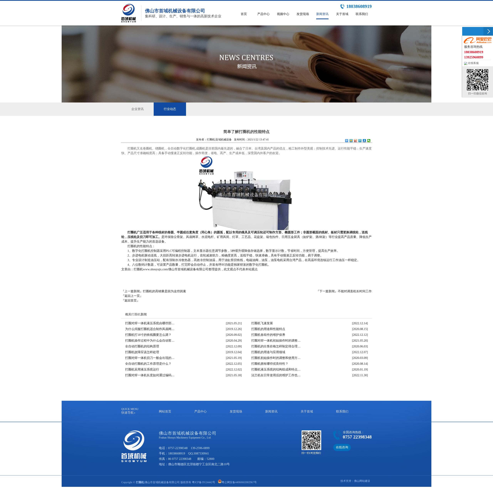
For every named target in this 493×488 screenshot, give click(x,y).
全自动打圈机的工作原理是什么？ (148, 363)
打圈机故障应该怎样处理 (142, 352)
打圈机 (136, 314)
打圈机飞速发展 (262, 323)
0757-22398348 (178, 448)
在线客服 (473, 63)
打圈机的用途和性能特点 (268, 329)
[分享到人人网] (364, 140)
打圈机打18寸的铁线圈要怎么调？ (148, 334)
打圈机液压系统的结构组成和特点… (276, 369)
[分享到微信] (369, 140)
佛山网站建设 (362, 481)
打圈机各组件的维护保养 (268, 334)
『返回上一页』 (132, 295)
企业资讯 (137, 109)
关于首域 (307, 411)
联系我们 (342, 411)
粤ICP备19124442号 (203, 482)
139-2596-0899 (200, 448)
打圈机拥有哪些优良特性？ (269, 363)
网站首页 (165, 411)
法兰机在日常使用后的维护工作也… (276, 375)
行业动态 (170, 109)
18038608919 (176, 453)
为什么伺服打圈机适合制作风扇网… (149, 329)
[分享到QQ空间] (351, 140)
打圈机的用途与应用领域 (268, 352)
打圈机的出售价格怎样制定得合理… (276, 346)
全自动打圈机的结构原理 (142, 346)
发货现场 (236, 411)
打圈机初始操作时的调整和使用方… (276, 357)
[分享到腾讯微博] (360, 140)
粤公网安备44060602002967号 (239, 482)
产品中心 (200, 411)
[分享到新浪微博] (355, 140)
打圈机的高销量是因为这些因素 (164, 291)
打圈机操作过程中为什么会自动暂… (149, 340)
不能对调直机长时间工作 (355, 291)
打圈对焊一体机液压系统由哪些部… (149, 323)
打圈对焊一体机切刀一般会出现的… (149, 357)
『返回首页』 (130, 300)
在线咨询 (342, 447)
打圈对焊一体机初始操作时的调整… (276, 340)
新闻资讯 (271, 411)
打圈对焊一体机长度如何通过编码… (149, 375)
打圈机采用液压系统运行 (142, 369)
